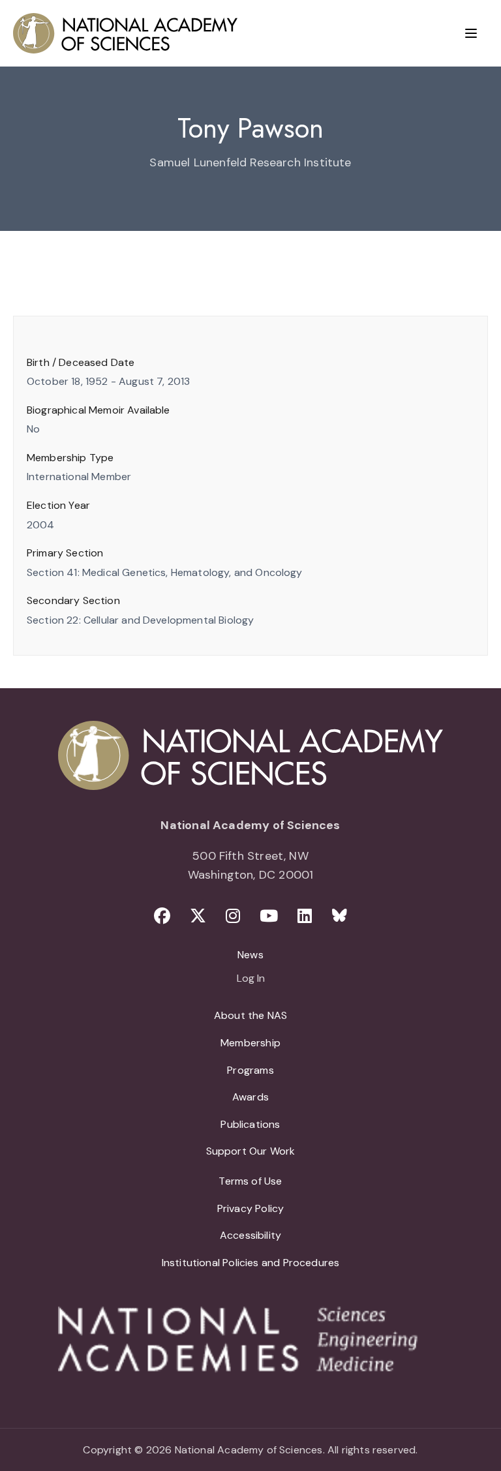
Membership (250, 1043)
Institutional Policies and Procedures (251, 1262)
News (250, 955)
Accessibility (250, 1235)
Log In (251, 979)
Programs (250, 1070)
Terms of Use (250, 1181)
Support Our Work (251, 1151)
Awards (250, 1097)
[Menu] (471, 33)
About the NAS (250, 1015)
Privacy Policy (250, 1208)
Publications (250, 1124)
